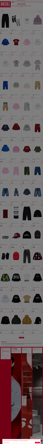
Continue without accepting (6, 442)
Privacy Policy (22, 440)
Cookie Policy (26, 440)
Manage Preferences (16, 440)
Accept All (37, 442)
